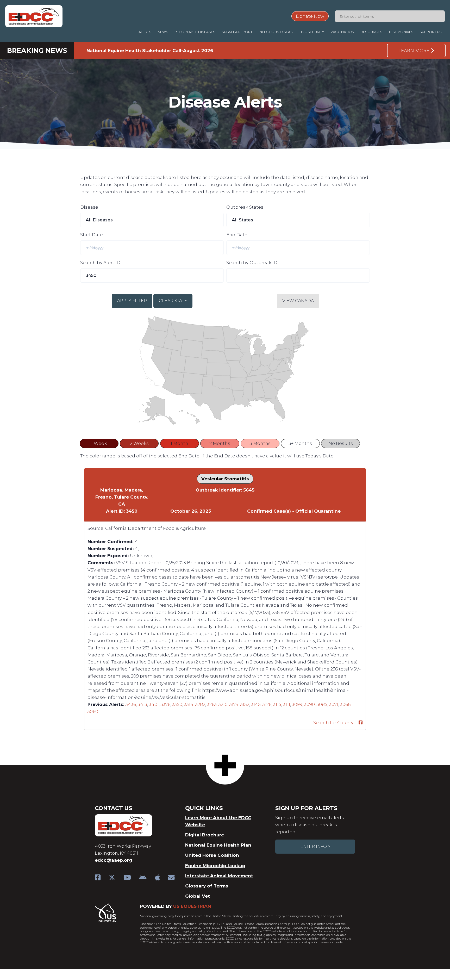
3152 (244, 704)
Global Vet (197, 896)
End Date (236, 234)
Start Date (91, 234)
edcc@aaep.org (113, 860)
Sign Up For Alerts (306, 808)
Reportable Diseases (194, 32)
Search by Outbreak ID (251, 262)
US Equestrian (192, 906)
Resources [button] (371, 32)
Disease (89, 207)
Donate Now (310, 16)
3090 (309, 704)
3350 (177, 704)
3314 (188, 704)
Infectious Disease (277, 32)
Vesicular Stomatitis (225, 478)
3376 (165, 704)
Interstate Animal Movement (219, 875)
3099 (297, 704)
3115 (277, 704)
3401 (154, 704)
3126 (266, 704)
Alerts (145, 32)
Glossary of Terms (206, 886)
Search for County (333, 722)
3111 (286, 704)
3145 (256, 704)
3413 (142, 704)
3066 (345, 704)
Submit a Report (237, 32)
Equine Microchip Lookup (215, 865)
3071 (333, 704)
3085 (322, 704)
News (163, 32)
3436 (131, 704)
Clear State (173, 300)
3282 (200, 704)
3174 (234, 704)
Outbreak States (244, 207)
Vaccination (342, 32)
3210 (223, 704)
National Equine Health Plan (218, 845)
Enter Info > (315, 846)
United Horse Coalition (212, 855)
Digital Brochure (204, 834)
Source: (96, 528)
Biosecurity (312, 32)
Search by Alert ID (100, 262)
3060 (93, 711)
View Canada (298, 300)
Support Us (431, 32)
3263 (212, 704)
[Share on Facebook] (360, 722)
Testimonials (401, 32)
